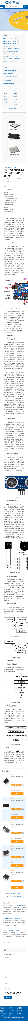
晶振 (15, 102)
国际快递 (19, 1013)
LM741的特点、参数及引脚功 (12, 41)
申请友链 (18, 1017)
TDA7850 (14, 142)
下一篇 (6, 896)
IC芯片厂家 (19, 1010)
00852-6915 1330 (12, 12)
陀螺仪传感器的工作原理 (9, 83)
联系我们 (23, 1017)
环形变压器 (19, 1007)
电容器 (5, 93)
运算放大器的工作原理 (10, 46)
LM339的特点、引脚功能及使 (12, 58)
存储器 (5, 102)
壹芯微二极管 (3, 1013)
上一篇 (7, 893)
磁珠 (5, 96)
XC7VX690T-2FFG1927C (14, 154)
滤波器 (15, 96)
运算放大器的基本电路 (15, 896)
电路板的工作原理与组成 (11, 56)
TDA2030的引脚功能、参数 (11, 51)
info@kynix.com (12, 10)
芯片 (5, 105)
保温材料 (2, 1015)
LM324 (12, 822)
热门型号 (8, 1017)
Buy (16, 784)
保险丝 (15, 105)
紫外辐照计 (11, 1008)
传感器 (18, 1011)
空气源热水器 (11, 1010)
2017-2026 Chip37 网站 (14, 1019)
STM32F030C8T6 (14, 129)
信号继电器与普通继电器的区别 (10, 76)
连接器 (1, 1011)
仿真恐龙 (2, 1008)
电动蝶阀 (11, 1015)
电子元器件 (9, 167)
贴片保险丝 (11, 1007)
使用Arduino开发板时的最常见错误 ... (12, 930)
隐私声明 (13, 1017)
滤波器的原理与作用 (10, 53)
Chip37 (7, 178)
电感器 (5, 99)
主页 (3, 167)
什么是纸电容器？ (7, 80)
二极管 (10, 1011)
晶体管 (15, 99)
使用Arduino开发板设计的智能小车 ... (12, 918)
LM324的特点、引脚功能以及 (12, 48)
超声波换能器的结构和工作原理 (10, 70)
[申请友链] (22, 11)
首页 (4, 1017)
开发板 (14, 167)
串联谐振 (2, 1010)
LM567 (12, 870)
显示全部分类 (12, 108)
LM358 (12, 846)
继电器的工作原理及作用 (11, 38)
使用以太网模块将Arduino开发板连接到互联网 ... (14, 905)
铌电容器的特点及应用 (8, 73)
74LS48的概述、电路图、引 (11, 43)
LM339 (12, 798)
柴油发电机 (19, 1008)
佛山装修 (11, 1013)
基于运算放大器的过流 (15, 893)
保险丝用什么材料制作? (10, 61)
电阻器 (15, 93)
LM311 (12, 774)
